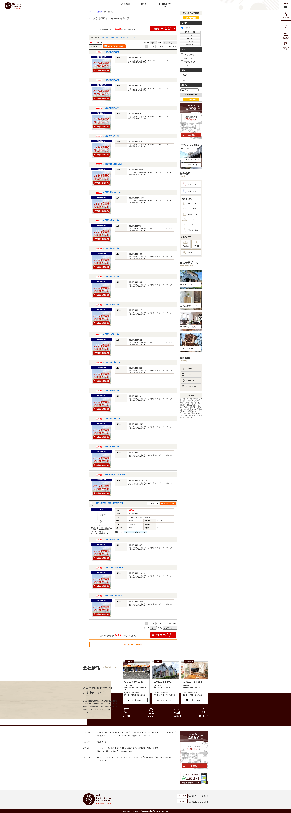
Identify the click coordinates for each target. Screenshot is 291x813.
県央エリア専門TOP (120, 732)
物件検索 (144, 4)
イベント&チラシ (125, 735)
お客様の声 (190, 380)
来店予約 (286, 38)
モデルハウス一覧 (192, 159)
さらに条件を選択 (192, 95)
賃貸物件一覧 (101, 742)
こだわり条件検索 (149, 732)
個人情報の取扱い (103, 760)
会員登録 (286, 17)
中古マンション (126, 37)
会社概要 (189, 368)
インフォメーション (124, 757)
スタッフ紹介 (110, 757)
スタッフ (189, 374)
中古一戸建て (115, 37)
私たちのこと (125, 4)
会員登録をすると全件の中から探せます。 (118, 29)
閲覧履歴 (100, 735)
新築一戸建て (106, 37)
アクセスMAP (137, 700)
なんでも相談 (286, 48)
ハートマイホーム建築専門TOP (108, 748)
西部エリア (192, 184)
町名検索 (196, 246)
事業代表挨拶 (148, 757)
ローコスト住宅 (164, 4)
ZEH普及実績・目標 (125, 751)
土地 (133, 37)
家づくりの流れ (153, 748)
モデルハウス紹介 (127, 748)
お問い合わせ (191, 386)
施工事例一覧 (192, 165)
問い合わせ (203, 716)
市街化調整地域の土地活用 (106, 751)
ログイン (286, 28)
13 (165, 46)
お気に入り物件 (110, 735)
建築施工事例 (141, 748)
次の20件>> (172, 46)
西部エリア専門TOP (104, 732)
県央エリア (192, 191)
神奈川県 (187, 28)
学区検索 (185, 246)
